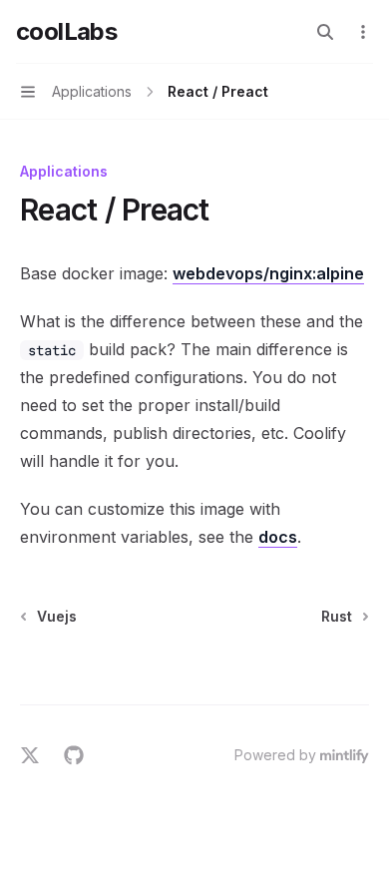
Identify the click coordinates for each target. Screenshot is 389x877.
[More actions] (363, 32)
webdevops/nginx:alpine (268, 273)
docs (277, 537)
